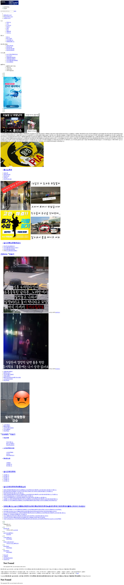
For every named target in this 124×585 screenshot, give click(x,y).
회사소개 (5, 555)
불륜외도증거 (6, 373)
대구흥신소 (6, 480)
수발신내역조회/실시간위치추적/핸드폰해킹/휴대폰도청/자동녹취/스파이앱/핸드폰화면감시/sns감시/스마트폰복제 (32, 518)
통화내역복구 (6, 426)
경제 (7, 28)
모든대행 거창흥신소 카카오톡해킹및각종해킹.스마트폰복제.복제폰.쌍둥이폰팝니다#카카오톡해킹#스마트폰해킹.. (32, 509)
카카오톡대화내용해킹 (12, 60)
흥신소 (8, 37)
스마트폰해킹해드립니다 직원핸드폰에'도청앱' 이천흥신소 (18, 496)
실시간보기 (9, 55)
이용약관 (5, 556)
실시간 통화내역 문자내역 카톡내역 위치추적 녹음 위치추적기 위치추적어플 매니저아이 (25, 515)
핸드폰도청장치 (10, 50)
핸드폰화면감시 (10, 455)
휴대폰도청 (6, 458)
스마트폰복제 (9, 452)
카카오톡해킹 (9, 61)
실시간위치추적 (9, 471)
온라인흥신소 (9, 442)
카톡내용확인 (6, 376)
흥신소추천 (9, 38)
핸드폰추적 (6, 380)
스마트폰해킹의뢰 (8, 448)
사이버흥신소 (9, 40)
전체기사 (8, 22)
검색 (15, 11)
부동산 (8, 26)
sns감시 (8, 453)
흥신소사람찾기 (10, 443)
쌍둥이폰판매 (9, 45)
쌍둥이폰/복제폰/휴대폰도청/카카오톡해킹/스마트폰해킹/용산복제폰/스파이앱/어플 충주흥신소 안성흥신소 (30, 494)
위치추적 (8, 534)
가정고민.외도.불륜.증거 (12, 543)
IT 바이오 (8, 25)
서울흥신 (8, 462)
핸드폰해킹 (6, 430)
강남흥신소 (9, 464)
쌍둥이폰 (5, 173)
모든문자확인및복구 (8, 374)
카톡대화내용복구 (11, 58)
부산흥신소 (9, 465)
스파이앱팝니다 (7, 537)
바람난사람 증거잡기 (8, 542)
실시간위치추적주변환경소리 (14, 487)
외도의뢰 (6, 437)
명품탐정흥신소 (10, 41)
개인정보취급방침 (8, 558)
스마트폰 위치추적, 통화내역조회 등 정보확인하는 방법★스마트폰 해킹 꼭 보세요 (24, 517)
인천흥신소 (6, 479)
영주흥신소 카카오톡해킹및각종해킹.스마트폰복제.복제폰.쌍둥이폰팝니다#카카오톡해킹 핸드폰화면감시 (30, 500)
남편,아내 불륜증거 (8, 533)
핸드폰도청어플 (10, 48)
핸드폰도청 (9, 47)
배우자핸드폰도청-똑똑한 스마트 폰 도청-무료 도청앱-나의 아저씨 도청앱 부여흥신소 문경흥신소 (28, 491)
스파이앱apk (6, 424)
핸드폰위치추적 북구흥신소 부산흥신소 (13, 492)
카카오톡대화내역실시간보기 (10, 247)
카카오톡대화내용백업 (9, 249)
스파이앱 (15, 530)
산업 (7, 23)
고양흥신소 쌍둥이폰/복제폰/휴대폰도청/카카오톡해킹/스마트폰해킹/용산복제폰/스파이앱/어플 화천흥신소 (30, 499)
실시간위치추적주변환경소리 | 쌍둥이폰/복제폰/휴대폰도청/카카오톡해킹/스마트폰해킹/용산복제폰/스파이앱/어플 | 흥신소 (34, 512)
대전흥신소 (6, 477)
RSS (78, 573)
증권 (7, 29)
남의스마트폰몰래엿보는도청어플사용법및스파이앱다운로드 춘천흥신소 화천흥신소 (24, 497)
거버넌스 (8, 32)
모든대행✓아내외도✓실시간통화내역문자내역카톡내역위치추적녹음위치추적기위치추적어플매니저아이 (30, 511)
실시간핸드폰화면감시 (12, 54)
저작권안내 (6, 559)
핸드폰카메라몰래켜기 (9, 246)
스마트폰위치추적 (8, 379)
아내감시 (57, 368)
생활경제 (8, 31)
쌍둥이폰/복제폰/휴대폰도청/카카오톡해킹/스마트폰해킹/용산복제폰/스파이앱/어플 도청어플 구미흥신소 (30, 489)
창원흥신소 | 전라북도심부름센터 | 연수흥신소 (15, 514)
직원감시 (5, 177)
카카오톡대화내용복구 (11, 250)
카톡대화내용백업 (11, 57)
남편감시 (57, 312)
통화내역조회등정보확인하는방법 (12, 377)
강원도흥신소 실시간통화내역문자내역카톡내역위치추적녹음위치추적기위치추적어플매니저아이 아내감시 (44, 506)
